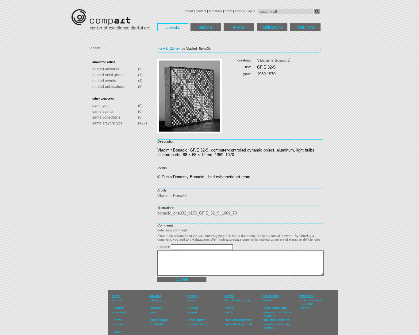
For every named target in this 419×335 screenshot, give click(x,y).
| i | (318, 48)
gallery (305, 307)
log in (251, 11)
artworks (172, 27)
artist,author (197, 319)
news (228, 11)
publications (272, 27)
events (239, 27)
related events (104, 81)
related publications (108, 87)
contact (201, 11)
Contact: (164, 247)
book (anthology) (275, 307)
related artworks (105, 69)
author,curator (198, 324)
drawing (156, 300)
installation (158, 324)
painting (157, 307)
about (189, 11)
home (116, 296)
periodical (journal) (239, 324)
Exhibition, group (238, 300)
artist (192, 300)
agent (193, 312)
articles (240, 11)
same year (101, 106)
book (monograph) (239, 319)
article (267, 300)
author (193, 307)
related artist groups (108, 75)
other (229, 312)
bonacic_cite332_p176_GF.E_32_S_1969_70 (197, 213)
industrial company (276, 319)
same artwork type (107, 123)
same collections (106, 117)
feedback (215, 11)
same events (102, 111)
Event (230, 307)
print (154, 312)
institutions (305, 27)
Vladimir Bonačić (273, 60)
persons (206, 27)
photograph (159, 319)
